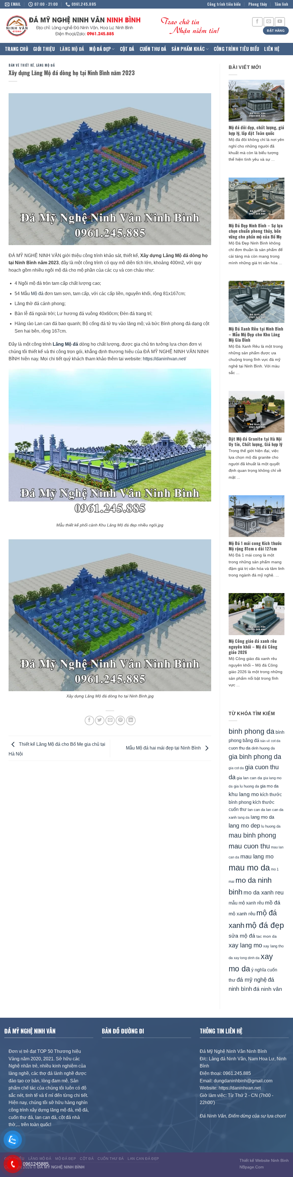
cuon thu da (239, 747)
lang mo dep (244, 825)
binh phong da (251, 731)
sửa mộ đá (242, 936)
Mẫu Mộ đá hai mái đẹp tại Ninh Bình (164, 747)
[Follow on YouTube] (280, 22)
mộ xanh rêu (242, 913)
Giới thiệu (44, 48)
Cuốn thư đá (153, 48)
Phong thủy (257, 4)
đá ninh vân (267, 989)
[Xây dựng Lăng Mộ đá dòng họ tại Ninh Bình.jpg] (110, 615)
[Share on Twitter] (99, 720)
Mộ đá (37, 293)
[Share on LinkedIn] (131, 720)
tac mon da (266, 936)
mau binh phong (252, 835)
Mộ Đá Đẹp (100, 48)
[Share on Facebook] (89, 720)
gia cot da (236, 768)
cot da (275, 741)
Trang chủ (16, 48)
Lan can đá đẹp (143, 1159)
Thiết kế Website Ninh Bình (264, 1160)
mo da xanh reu (263, 892)
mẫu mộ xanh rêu (246, 902)
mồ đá (272, 902)
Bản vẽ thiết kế (21, 65)
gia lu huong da (246, 786)
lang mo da (262, 817)
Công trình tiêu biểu (224, 4)
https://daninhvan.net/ (164, 358)
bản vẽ (265, 741)
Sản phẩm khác (188, 48)
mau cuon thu (249, 846)
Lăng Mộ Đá (72, 48)
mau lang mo (257, 856)
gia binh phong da (255, 756)
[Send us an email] (269, 22)
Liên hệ (271, 48)
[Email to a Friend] (110, 720)
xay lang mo (245, 945)
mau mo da (249, 867)
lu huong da (270, 826)
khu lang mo (244, 794)
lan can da (256, 810)
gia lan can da (249, 778)
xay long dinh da (247, 958)
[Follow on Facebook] (257, 22)
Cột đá (127, 48)
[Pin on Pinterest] (120, 720)
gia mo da (269, 786)
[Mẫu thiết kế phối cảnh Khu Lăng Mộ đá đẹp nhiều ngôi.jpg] (110, 444)
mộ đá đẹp (265, 925)
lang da (244, 817)
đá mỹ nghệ (252, 980)
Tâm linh (281, 4)
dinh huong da (263, 748)
